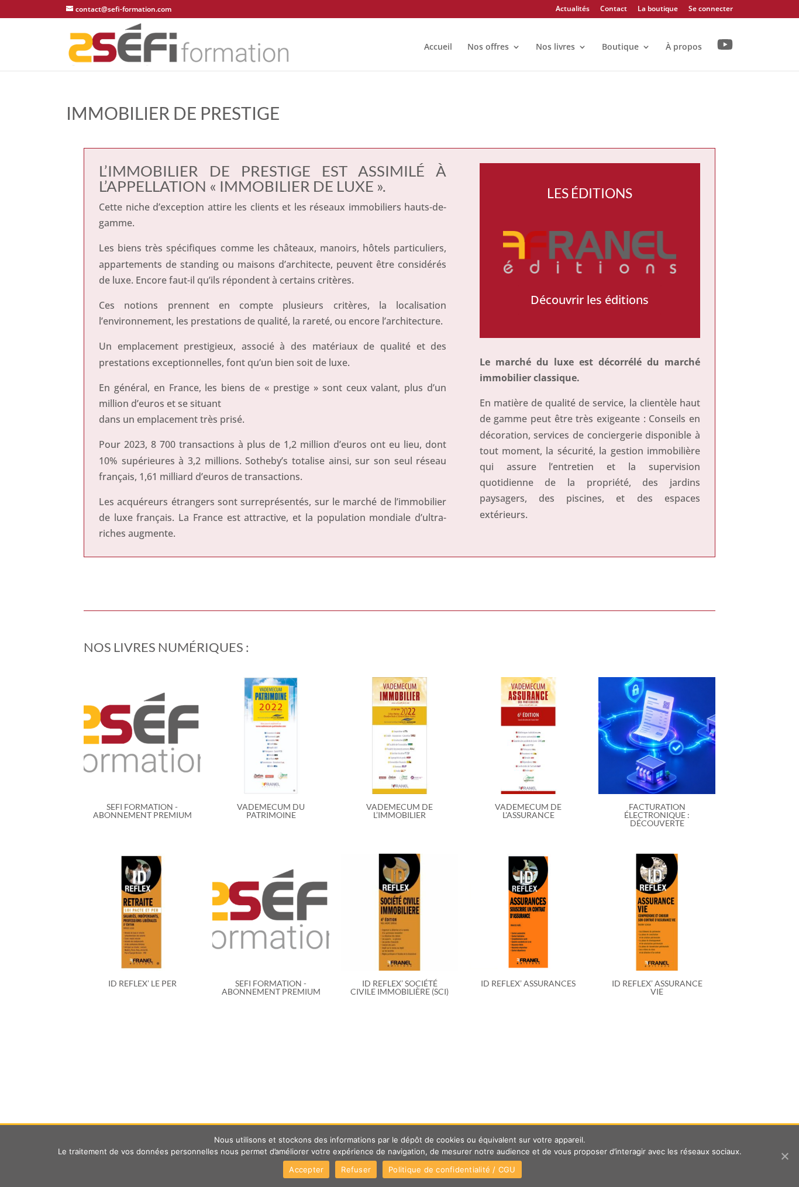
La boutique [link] (658, 9)
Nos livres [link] (555, 47)
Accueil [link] (438, 47)
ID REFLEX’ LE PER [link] (142, 983)
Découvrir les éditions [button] (590, 300)
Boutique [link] (620, 47)
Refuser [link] (356, 1169)
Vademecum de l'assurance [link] (528, 811)
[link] (179, 43)
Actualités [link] (573, 9)
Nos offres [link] (488, 47)
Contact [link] (613, 9)
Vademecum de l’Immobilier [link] (399, 811)
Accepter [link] (306, 1169)
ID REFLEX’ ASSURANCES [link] (528, 983)
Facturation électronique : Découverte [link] (657, 815)
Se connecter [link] (710, 9)
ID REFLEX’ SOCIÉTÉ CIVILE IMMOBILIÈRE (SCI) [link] (399, 987)
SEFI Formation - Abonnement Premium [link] (142, 811)
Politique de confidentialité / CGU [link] (452, 1169)
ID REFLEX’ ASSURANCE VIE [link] (657, 987)
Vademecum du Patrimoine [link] (271, 811)
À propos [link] (684, 47)
